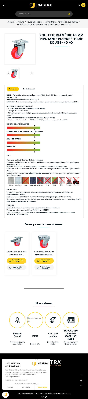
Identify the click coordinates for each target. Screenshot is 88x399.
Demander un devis (17, 261)
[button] (5, 395)
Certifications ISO (64, 393)
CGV (36, 393)
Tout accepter (42, 387)
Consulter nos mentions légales (16, 380)
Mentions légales (27, 393)
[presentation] (8, 73)
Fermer (10, 387)
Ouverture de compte (50, 393)
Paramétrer (26, 387)
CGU (40, 393)
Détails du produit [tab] (29, 89)
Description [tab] (13, 89)
